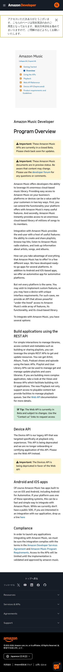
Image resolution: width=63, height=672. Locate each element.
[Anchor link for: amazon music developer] (56, 121)
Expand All (32, 61)
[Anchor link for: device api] (32, 429)
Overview (31, 70)
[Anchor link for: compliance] (34, 528)
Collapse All (23, 61)
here (22, 517)
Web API (35, 397)
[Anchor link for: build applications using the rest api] (29, 336)
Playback (27, 78)
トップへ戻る (31, 578)
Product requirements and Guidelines (34, 91)
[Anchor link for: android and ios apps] (50, 481)
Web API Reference (32, 82)
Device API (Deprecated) (34, 86)
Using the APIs (30, 74)
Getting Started (30, 66)
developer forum (41, 172)
